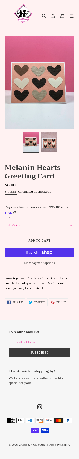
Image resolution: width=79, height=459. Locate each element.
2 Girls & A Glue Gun (32, 445)
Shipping (11, 191)
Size (7, 217)
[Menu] (71, 15)
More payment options (39, 263)
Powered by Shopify (58, 445)
